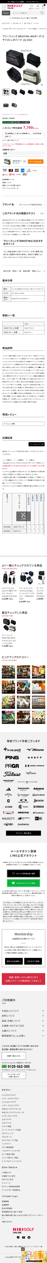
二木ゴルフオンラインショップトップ (13, 29)
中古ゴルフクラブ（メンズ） (11, 1109)
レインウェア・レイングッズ (11, 1161)
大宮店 (32, 497)
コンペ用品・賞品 (8, 1154)
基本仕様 (6, 271)
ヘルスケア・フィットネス (11, 1150)
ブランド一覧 (38, 1246)
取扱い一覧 (16, 271)
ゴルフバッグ (6, 1123)
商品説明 (26, 271)
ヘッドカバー (6, 1143)
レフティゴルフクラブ (9, 1116)
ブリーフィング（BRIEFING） (30, 204)
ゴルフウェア (28, 23)
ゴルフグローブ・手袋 (10, 1140)
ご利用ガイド (6, 1172)
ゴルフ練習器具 (8, 1147)
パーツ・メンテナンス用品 (11, 1130)
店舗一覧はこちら (14, 1056)
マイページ (6, 1183)
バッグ (33, 229)
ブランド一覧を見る (23, 833)
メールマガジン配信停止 (11, 1190)
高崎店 (41, 497)
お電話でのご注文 (8, 1176)
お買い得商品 (18, 1246)
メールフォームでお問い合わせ (13, 1075)
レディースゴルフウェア (10, 1098)
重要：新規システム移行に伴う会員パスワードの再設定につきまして (24, 979)
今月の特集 (8, 1246)
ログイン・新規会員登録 (11, 1186)
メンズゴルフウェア (9, 1095)
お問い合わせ (7, 1221)
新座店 (37, 497)
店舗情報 (5, 1201)
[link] (8, 672)
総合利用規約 (7, 1208)
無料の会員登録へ (14, 961)
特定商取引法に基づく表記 (12, 1212)
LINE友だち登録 (33, 961)
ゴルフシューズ (7, 1133)
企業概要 (5, 1205)
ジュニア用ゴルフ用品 (10, 1157)
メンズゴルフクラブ (9, 1102)
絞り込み (6, 13)
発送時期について (8, 179)
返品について (6, 182)
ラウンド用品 (32, 29)
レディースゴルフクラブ (10, 1105)
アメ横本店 (28, 498)
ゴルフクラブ (6, 23)
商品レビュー (37, 271)
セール (36, 23)
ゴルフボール (17, 23)
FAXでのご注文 (7, 1179)
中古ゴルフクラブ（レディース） (13, 1112)
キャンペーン (28, 1246)
